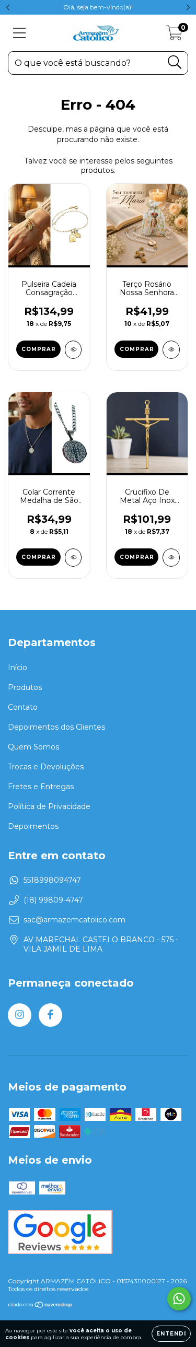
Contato (23, 707)
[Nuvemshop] (40, 1306)
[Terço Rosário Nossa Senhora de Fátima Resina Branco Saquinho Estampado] (171, 350)
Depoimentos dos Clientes (56, 727)
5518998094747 (52, 880)
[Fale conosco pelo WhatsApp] (179, 1298)
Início (17, 667)
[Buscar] (175, 62)
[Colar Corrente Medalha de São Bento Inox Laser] (73, 557)
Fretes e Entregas (41, 786)
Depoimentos (33, 826)
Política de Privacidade (49, 806)
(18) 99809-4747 (53, 900)
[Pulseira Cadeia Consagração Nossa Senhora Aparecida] (73, 350)
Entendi (171, 1333)
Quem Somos (33, 747)
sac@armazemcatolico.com (74, 919)
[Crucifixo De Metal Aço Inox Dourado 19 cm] (171, 557)
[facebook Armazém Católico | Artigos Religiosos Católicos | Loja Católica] (50, 1015)
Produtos (25, 687)
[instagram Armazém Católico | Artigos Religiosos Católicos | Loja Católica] (19, 1015)
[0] (174, 35)
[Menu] (19, 33)
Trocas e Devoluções (46, 766)
